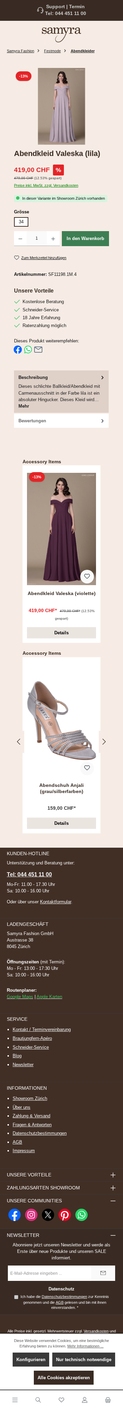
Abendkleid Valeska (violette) (62, 593)
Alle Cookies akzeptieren (64, 1377)
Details (61, 632)
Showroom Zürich (30, 1098)
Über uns (21, 1107)
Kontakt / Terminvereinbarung (42, 1029)
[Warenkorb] (108, 1400)
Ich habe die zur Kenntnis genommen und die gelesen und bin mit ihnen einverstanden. (64, 1302)
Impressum (24, 1150)
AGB (17, 1142)
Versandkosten (96, 1331)
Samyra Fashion (20, 51)
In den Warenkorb (85, 238)
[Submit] (103, 1273)
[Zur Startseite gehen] (61, 34)
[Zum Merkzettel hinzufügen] (87, 576)
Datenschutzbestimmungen (40, 1133)
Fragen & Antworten (32, 1124)
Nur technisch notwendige (83, 1359)
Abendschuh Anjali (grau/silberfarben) (61, 788)
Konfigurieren (30, 1359)
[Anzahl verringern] (20, 238)
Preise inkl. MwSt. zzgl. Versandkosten (46, 185)
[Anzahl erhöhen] (53, 238)
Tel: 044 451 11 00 (65, 13)
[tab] (61, 392)
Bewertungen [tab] (32, 420)
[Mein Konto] (85, 1400)
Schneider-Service (31, 1047)
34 (21, 221)
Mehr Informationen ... (85, 1346)
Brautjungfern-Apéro (32, 1038)
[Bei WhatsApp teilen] (28, 349)
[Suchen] (38, 1400)
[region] (61, 106)
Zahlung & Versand (31, 1115)
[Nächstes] (104, 742)
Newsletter (23, 1064)
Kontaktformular (55, 901)
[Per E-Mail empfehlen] (38, 349)
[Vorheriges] (19, 742)
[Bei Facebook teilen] (18, 349)
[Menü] (15, 1400)
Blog (17, 1055)
